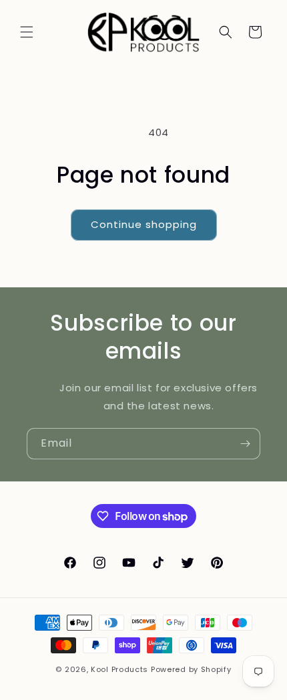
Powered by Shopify (191, 669)
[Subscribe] (245, 443)
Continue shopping (144, 224)
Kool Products (119, 669)
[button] (26, 32)
